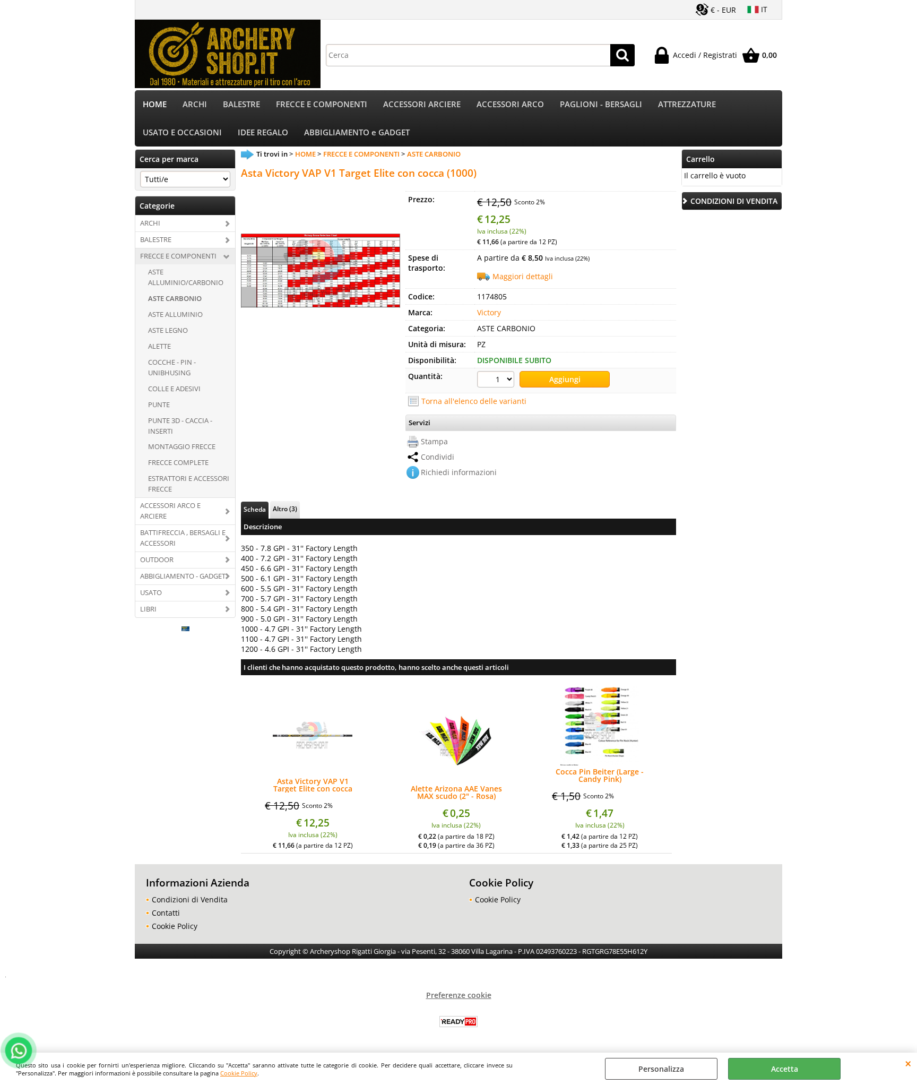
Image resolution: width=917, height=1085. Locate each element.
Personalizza (661, 1069)
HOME (155, 104)
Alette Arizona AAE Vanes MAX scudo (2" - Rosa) (456, 792)
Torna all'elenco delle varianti (473, 401)
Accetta (784, 1069)
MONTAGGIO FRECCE (181, 446)
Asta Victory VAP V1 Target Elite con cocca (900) (312, 785)
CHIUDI (908, 1063)
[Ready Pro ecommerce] (458, 1022)
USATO (151, 592)
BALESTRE (241, 104)
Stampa (434, 441)
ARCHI (195, 104)
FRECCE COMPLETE (178, 462)
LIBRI (148, 609)
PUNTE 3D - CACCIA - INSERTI (180, 426)
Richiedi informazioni (459, 472)
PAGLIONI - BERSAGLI (601, 104)
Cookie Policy (238, 1073)
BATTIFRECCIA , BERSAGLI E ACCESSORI (183, 538)
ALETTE (159, 346)
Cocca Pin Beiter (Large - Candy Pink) (600, 775)
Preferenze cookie (458, 995)
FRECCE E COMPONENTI (321, 104)
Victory (489, 312)
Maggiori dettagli (522, 276)
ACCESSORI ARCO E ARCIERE (170, 511)
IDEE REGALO (263, 132)
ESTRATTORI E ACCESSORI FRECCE (188, 483)
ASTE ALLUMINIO (175, 314)
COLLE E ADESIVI (174, 388)
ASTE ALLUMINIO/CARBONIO (185, 277)
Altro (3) (285, 508)
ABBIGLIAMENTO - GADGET (183, 576)
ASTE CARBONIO (175, 298)
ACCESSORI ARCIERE (422, 104)
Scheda (255, 509)
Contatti (166, 913)
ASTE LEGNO (168, 330)
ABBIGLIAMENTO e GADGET (357, 132)
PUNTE (159, 404)
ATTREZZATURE (687, 104)
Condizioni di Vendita (190, 899)
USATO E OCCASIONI (182, 132)
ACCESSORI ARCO (510, 104)
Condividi (437, 457)
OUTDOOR (157, 559)
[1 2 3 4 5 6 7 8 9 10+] (497, 380)
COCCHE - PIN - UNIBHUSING (172, 367)
